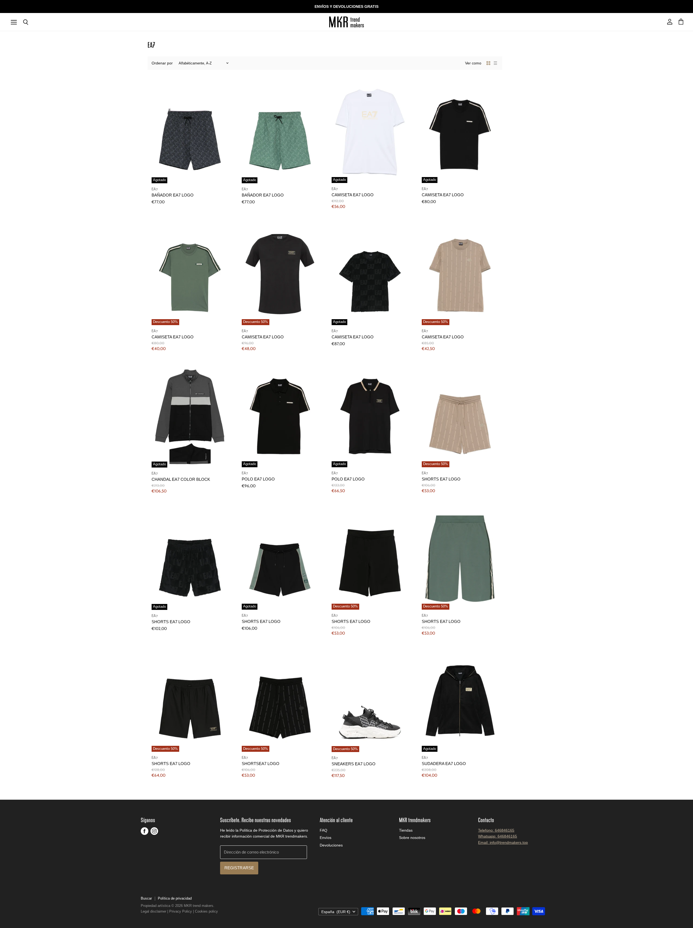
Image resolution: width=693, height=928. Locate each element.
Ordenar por (162, 63)
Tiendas (406, 830)
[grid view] (488, 63)
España (335, 912)
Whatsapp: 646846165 (497, 836)
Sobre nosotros (412, 837)
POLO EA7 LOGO (258, 479)
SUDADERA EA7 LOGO (444, 764)
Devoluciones (331, 845)
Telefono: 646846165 (496, 830)
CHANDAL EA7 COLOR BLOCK (181, 479)
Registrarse (239, 868)
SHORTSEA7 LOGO (260, 764)
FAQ (323, 830)
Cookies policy (206, 911)
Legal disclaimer (153, 911)
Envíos (325, 837)
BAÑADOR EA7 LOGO (173, 195)
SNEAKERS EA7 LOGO (353, 764)
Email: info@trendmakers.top (503, 842)
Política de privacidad (175, 898)
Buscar (146, 898)
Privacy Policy (180, 911)
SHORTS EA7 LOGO (441, 479)
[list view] (495, 63)
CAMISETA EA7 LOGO (353, 195)
